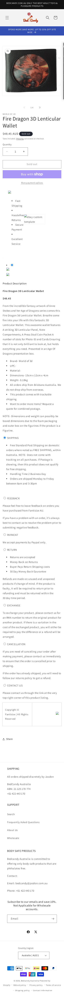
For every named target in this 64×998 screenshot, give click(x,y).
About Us (12, 830)
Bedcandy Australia (30, 980)
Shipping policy (22, 990)
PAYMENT (12, 535)
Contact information (42, 990)
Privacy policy (36, 985)
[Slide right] (40, 107)
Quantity (7, 144)
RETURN (12, 549)
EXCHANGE (13, 605)
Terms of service (53, 985)
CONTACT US (15, 685)
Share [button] (9, 739)
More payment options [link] (32, 182)
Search (11, 814)
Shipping (20, 138)
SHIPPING (13, 438)
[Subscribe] (53, 919)
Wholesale (13, 838)
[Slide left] (24, 107)
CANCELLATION (16, 644)
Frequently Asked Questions (23, 822)
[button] (7, 18)
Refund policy (20, 985)
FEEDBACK (13, 498)
